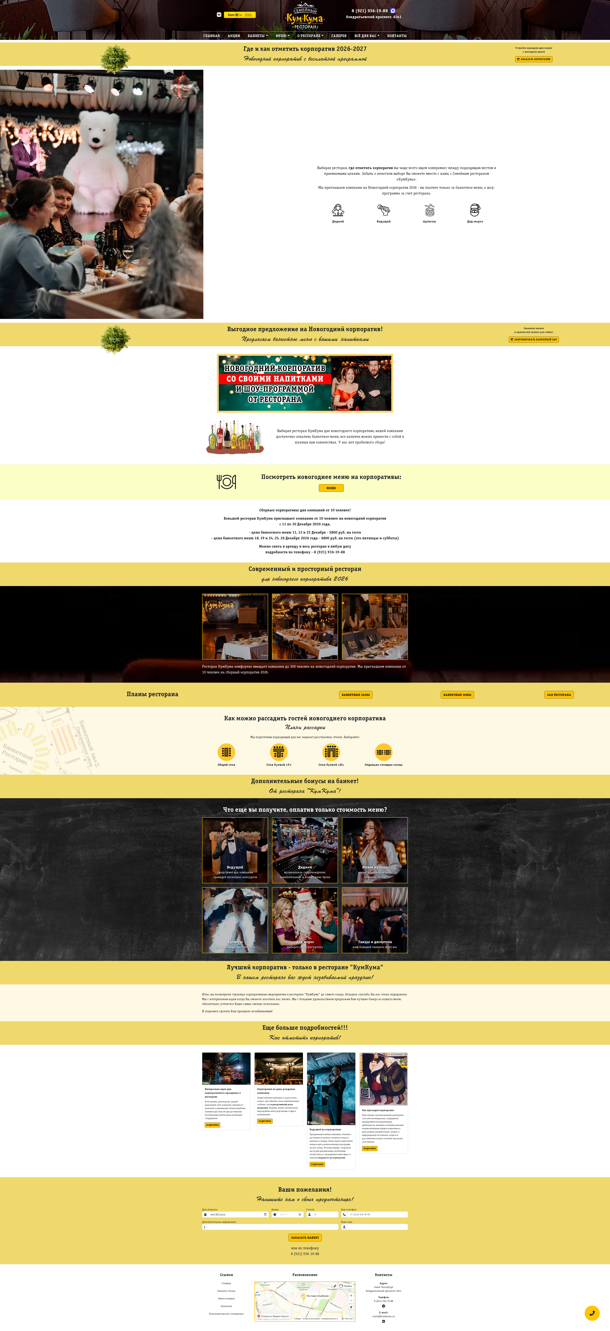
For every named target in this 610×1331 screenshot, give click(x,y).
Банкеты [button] (256, 35)
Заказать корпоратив (535, 59)
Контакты (397, 35)
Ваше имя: (346, 1221)
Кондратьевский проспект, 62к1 (373, 16)
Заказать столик (226, 1290)
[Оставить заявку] (592, 1313)
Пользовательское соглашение (226, 1313)
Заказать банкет (305, 1237)
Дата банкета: (210, 1209)
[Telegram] (383, 1306)
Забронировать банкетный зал (535, 339)
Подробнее (212, 1125)
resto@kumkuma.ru (384, 1316)
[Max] (393, 10)
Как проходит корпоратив (378, 1110)
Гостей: (310, 1209)
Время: (275, 1209)
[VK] (219, 15)
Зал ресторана (559, 695)
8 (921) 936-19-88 (370, 10)
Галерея (339, 35)
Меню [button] (281, 35)
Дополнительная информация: (219, 1221)
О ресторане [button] (308, 35)
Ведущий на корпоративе (325, 1129)
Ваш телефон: (349, 1209)
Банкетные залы (356, 695)
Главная (211, 35)
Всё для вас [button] (365, 35)
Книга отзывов (226, 1298)
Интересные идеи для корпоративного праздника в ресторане (223, 1093)
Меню (331, 488)
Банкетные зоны (457, 695)
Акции (234, 35)
